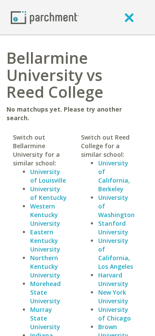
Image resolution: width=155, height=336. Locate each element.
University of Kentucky (48, 193)
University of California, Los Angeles (115, 253)
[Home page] (45, 17)
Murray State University (45, 318)
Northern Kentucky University (45, 266)
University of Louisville (48, 176)
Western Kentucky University (45, 214)
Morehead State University (45, 292)
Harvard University (113, 279)
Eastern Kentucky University (45, 240)
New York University (113, 296)
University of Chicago (114, 313)
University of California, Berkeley (114, 176)
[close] (129, 17)
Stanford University (113, 227)
